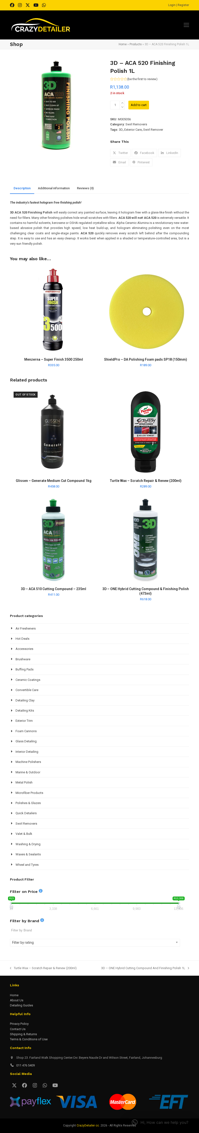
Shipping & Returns (23, 1034)
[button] (186, 25)
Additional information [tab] (54, 188)
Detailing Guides (21, 1005)
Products (136, 44)
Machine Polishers (28, 762)
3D (121, 129)
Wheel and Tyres (27, 865)
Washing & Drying (28, 844)
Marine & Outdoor (28, 772)
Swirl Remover (153, 129)
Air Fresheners (26, 628)
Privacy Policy (19, 1024)
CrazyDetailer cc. (88, 1125)
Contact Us (17, 1029)
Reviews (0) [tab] (85, 188)
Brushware (23, 659)
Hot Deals (22, 638)
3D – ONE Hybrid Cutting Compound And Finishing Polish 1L (143, 968)
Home (123, 44)
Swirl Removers (136, 124)
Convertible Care (27, 690)
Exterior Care (133, 129)
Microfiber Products (29, 793)
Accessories (24, 649)
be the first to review (142, 79)
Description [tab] (22, 188)
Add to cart (139, 105)
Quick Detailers (26, 813)
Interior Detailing (27, 751)
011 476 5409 (25, 1065)
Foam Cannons (26, 731)
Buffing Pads (24, 669)
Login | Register (178, 5)
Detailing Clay (25, 700)
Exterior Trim (24, 720)
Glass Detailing (26, 741)
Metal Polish (24, 782)
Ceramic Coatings (28, 680)
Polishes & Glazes (28, 803)
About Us (16, 1000)
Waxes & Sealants (28, 854)
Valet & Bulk (24, 834)
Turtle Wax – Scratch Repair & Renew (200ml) (43, 968)
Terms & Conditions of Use (29, 1039)
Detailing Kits (25, 710)
